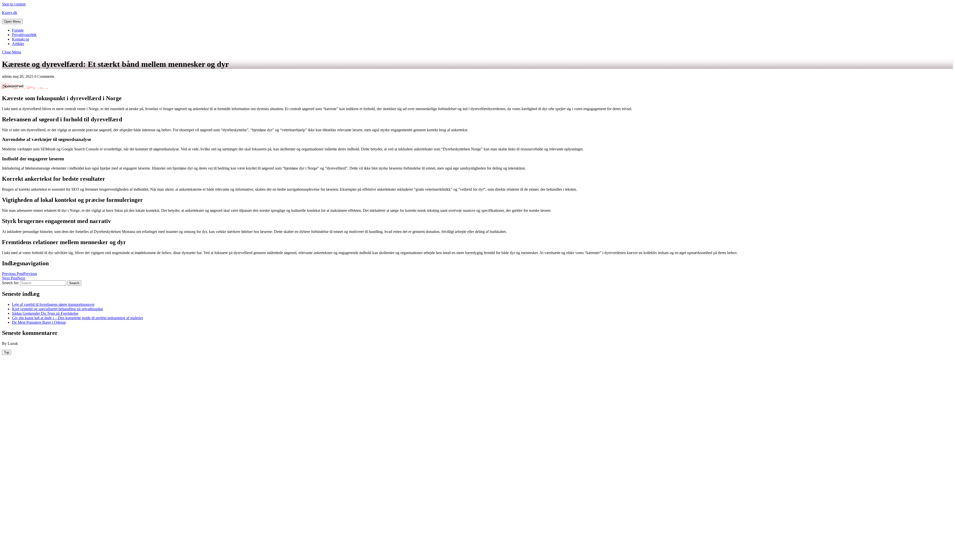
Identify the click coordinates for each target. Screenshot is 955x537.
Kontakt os (20, 39)
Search (74, 283)
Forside (18, 30)
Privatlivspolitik (24, 35)
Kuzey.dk (9, 12)
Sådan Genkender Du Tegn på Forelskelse (45, 313)
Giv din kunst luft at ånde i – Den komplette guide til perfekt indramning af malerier (77, 318)
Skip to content (14, 4)
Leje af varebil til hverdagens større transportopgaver (53, 304)
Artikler (18, 44)
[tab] (12, 21)
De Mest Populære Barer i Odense (39, 322)
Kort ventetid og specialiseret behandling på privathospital (57, 309)
